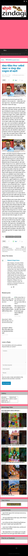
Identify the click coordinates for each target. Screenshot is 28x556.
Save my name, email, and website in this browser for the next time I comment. (12, 377)
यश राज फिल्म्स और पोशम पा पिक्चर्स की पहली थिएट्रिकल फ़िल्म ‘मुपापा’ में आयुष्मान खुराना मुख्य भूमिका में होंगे (13, 523)
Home (2, 60)
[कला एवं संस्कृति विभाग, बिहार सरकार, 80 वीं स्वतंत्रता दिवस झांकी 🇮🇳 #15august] (14, 472)
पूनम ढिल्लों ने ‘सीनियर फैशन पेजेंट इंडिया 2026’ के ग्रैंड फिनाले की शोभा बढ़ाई (7, 330)
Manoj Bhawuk (17, 236)
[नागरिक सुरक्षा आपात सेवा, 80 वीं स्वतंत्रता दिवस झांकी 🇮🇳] (14, 488)
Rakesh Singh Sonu (13, 260)
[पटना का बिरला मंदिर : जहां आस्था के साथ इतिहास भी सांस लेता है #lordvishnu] (14, 437)
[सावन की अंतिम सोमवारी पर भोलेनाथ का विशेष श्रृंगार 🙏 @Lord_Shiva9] (14, 420)
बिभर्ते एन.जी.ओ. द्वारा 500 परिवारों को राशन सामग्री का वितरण (20, 249)
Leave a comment (5, 76)
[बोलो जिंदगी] (14, 11)
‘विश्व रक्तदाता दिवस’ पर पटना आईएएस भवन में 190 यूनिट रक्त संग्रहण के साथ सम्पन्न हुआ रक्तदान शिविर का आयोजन (20, 310)
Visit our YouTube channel (7, 495)
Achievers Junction (9, 236)
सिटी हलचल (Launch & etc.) (12, 60)
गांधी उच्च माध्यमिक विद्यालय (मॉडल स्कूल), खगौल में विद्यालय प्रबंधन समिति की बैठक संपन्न (7, 308)
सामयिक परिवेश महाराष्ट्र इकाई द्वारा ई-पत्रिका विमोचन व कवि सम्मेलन (7, 249)
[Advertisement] (14, 34)
